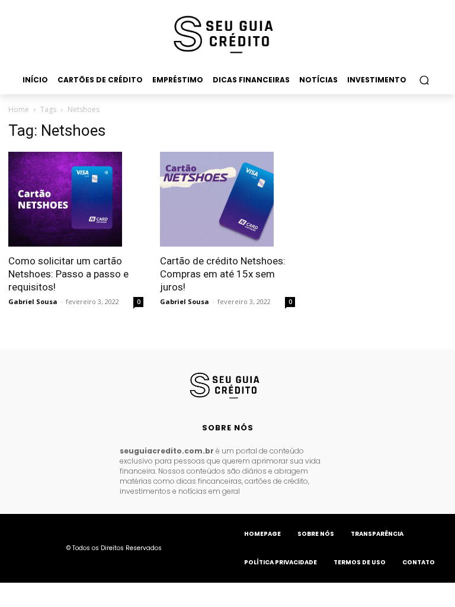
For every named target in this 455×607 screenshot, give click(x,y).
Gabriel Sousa (32, 301)
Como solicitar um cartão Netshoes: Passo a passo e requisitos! (68, 274)
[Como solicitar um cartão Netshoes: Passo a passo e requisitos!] (75, 199)
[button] (424, 79)
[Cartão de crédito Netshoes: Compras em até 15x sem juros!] (227, 199)
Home (18, 109)
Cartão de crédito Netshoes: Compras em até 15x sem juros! (223, 274)
